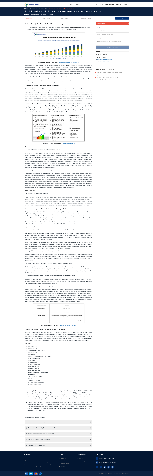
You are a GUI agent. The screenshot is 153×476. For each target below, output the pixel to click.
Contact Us (126, 4)
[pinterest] (108, 467)
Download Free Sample (112, 47)
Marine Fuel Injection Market (104, 79)
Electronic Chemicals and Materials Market (107, 77)
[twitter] (101, 467)
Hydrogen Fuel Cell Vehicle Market (105, 75)
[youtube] (112, 467)
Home (101, 4)
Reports (80, 458)
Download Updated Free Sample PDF (69, 62)
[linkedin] (104, 467)
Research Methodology (85, 18)
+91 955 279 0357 (104, 62)
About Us (118, 4)
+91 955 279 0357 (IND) (106, 1)
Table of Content (47, 18)
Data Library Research (124, 473)
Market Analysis (109, 4)
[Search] (96, 4)
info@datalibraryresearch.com (104, 59)
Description (29, 18)
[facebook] (97, 467)
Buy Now (123, 18)
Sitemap (63, 466)
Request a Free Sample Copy (68, 325)
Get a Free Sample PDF (68, 143)
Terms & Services (65, 463)
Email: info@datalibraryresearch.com (121, 1)
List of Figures (65, 18)
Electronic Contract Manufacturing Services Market (109, 72)
